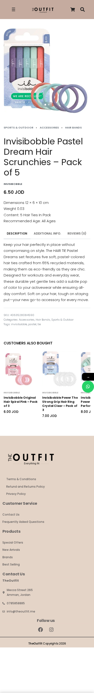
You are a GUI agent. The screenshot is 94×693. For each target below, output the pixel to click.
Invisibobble (12, 392)
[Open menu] (13, 9)
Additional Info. (47, 233)
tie (39, 324)
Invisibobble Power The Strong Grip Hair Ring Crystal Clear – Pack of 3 (60, 404)
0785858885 (16, 603)
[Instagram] (51, 629)
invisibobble (19, 324)
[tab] (17, 234)
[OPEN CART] (72, 9)
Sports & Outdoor (18, 127)
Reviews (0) (76, 233)
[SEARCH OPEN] (82, 9)
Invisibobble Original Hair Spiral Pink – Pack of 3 (21, 402)
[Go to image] (45, 105)
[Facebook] (40, 629)
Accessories (49, 127)
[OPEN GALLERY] (47, 70)
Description (17, 233)
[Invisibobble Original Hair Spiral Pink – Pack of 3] (22, 369)
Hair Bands (73, 127)
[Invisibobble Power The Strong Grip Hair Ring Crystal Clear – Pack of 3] (60, 369)
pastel (32, 324)
